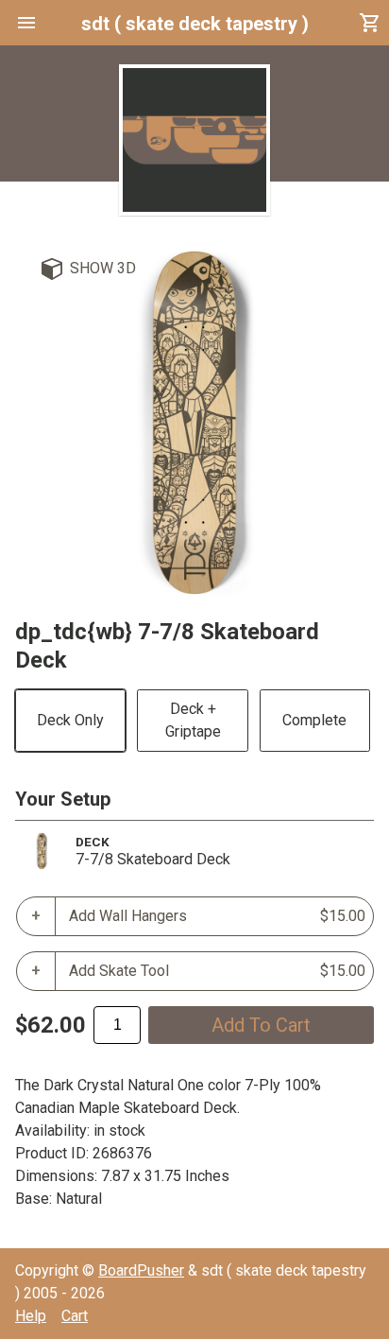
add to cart (261, 1025)
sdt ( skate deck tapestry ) (195, 23)
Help (30, 1316)
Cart (74, 1316)
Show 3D (103, 268)
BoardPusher (141, 1270)
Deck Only (70, 720)
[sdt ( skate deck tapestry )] (194, 140)
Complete (314, 720)
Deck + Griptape (193, 720)
